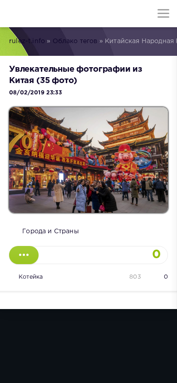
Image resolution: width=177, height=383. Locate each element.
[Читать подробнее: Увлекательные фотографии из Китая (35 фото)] (24, 255)
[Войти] (40, 13)
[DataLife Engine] (13, 13)
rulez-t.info (27, 41)
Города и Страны (50, 231)
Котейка (31, 277)
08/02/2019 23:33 (35, 92)
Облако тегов (75, 41)
